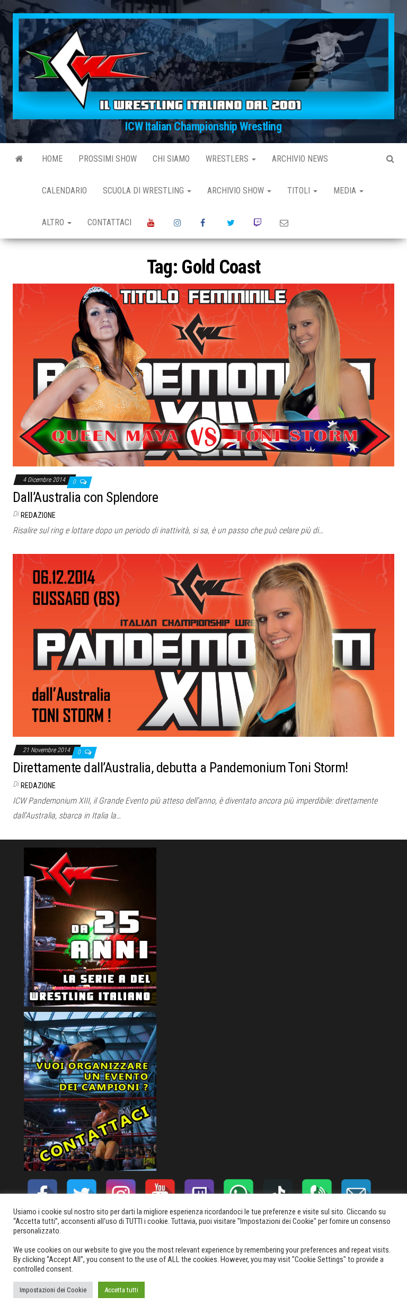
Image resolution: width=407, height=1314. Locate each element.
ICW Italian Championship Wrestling (203, 126)
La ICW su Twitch (258, 223)
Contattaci (109, 222)
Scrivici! (285, 223)
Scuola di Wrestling (144, 191)
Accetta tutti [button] (121, 1290)
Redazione (38, 515)
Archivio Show (236, 191)
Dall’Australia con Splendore (85, 497)
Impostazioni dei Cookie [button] (53, 1290)
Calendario (64, 191)
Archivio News (300, 159)
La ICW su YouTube (152, 223)
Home (52, 159)
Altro (54, 222)
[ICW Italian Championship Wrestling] (19, 159)
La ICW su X (232, 223)
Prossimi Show (107, 159)
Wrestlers (228, 159)
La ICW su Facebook (205, 223)
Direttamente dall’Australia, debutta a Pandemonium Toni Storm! (180, 767)
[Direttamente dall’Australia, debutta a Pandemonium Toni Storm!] (203, 645)
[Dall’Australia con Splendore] (203, 374)
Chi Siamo (171, 159)
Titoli (299, 191)
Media (345, 191)
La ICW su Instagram (179, 223)
